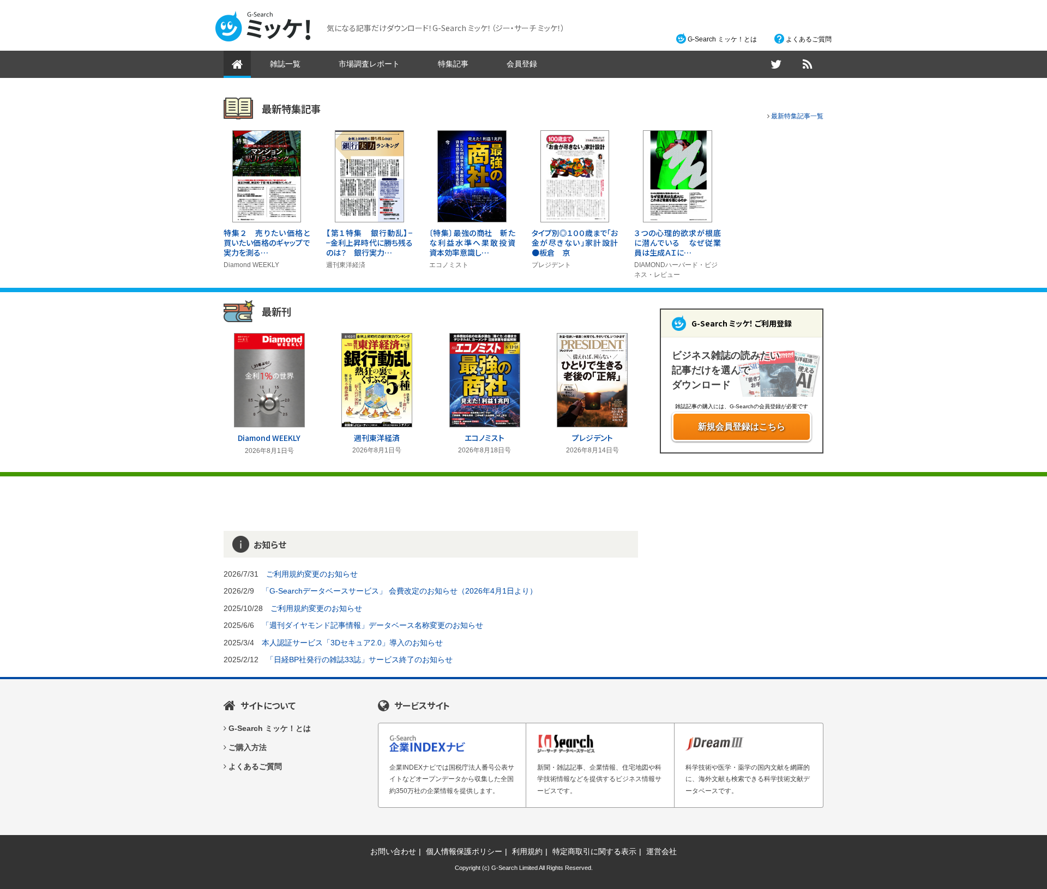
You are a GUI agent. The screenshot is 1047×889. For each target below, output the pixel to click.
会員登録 (522, 63)
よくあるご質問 (809, 39)
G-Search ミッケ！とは (722, 39)
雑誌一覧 (285, 63)
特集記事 (453, 63)
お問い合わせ (393, 851)
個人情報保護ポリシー (464, 851)
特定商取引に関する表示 (594, 851)
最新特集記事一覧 (797, 116)
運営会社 (661, 851)
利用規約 (527, 851)
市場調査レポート (369, 63)
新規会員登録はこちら (741, 426)
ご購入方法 (247, 747)
